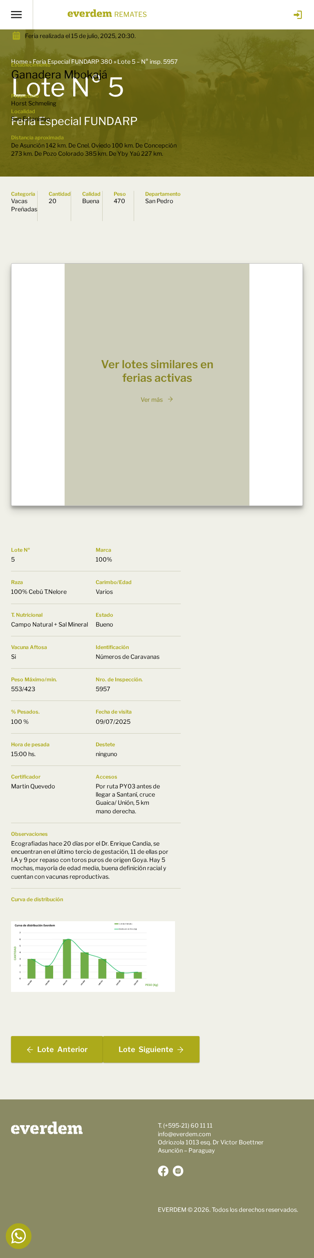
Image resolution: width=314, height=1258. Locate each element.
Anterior (62, 1049)
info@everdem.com (184, 1134)
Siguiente (146, 1049)
